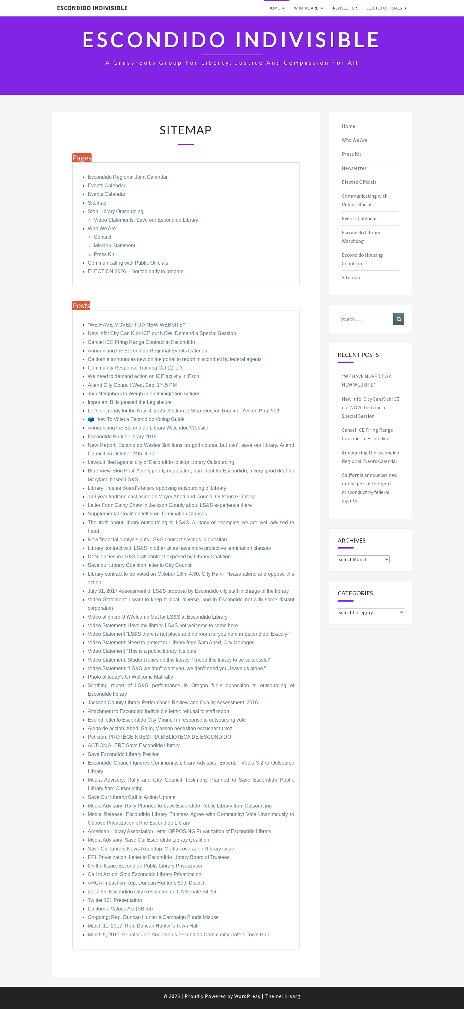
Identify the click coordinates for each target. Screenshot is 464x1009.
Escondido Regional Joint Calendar (128, 177)
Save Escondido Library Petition (124, 754)
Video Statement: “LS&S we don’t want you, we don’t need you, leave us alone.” (177, 668)
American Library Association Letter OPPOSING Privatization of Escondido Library (179, 831)
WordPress (247, 996)
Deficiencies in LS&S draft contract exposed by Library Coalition (159, 556)
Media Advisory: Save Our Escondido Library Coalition (148, 840)
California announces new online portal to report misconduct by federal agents (175, 359)
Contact (102, 237)
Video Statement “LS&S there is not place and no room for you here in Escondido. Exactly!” (189, 634)
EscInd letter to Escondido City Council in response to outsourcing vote (167, 720)
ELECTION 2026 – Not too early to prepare (136, 271)
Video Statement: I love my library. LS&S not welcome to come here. (163, 625)
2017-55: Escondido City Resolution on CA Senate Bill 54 (152, 891)
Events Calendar (106, 185)
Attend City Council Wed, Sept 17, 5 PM (132, 385)
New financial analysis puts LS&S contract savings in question (157, 539)
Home (274, 8)
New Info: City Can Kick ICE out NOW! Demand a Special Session (162, 333)
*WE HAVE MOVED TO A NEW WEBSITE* (136, 324)
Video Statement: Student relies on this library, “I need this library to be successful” (179, 660)
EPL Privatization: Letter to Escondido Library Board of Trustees (158, 857)
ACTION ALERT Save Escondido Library (134, 745)
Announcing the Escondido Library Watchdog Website (148, 427)
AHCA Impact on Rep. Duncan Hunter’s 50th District (146, 883)
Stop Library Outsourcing (115, 211)
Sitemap (97, 203)
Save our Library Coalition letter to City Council (140, 565)
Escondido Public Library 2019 (122, 436)
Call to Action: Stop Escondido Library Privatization (144, 874)
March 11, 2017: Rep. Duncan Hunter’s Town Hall (143, 925)
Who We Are (306, 8)
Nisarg (292, 996)
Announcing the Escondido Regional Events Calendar (148, 350)
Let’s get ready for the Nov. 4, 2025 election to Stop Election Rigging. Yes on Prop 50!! (183, 410)
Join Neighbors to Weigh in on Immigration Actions (144, 393)
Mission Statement (114, 245)
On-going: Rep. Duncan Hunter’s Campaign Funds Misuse (153, 917)
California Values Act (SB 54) (120, 908)
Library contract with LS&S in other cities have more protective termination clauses (179, 548)
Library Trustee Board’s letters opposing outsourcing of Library (157, 488)
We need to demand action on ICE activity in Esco (143, 376)
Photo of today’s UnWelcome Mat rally (130, 677)
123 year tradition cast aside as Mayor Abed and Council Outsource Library (171, 496)
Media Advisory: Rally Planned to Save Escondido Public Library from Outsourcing (180, 805)
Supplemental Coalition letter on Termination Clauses (147, 513)
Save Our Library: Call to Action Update (131, 797)
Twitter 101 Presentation (115, 900)
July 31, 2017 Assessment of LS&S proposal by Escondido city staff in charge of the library (188, 591)
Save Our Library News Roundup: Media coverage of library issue (161, 848)
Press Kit (104, 254)
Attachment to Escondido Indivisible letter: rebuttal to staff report (158, 711)
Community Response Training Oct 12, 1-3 (135, 367)
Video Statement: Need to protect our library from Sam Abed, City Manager (170, 642)
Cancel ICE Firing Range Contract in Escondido (141, 342)
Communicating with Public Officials (128, 263)
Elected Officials (384, 8)
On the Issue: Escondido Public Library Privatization (146, 865)
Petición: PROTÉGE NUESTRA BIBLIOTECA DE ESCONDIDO (159, 737)
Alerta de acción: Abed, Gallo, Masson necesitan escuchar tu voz (160, 728)
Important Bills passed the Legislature (130, 402)
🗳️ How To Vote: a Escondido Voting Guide (136, 419)
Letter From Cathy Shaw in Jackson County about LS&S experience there (170, 505)
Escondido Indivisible (92, 8)
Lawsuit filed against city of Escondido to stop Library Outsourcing (161, 462)
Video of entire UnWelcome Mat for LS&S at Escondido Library (158, 617)
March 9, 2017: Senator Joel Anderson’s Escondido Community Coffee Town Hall (178, 934)
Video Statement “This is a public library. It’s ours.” (143, 651)
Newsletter (345, 8)
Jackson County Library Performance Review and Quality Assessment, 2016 (173, 702)
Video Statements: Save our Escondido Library (146, 220)
